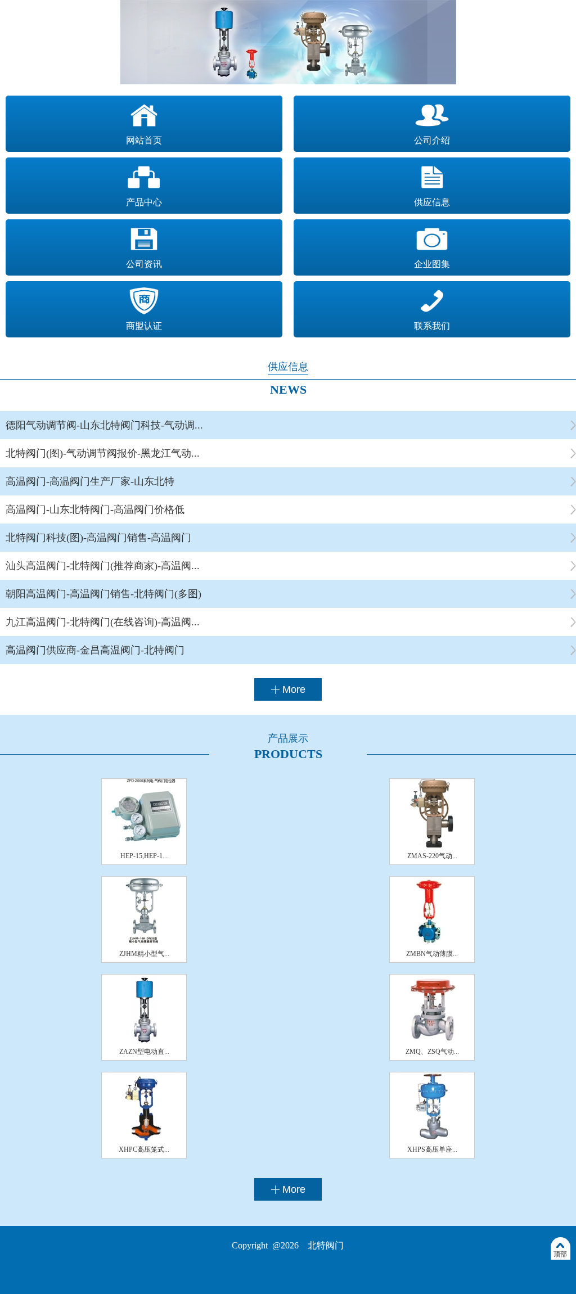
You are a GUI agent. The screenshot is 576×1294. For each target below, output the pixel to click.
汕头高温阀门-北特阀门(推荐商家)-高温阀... (103, 565)
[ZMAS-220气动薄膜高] (432, 845)
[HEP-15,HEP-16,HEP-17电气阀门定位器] (144, 845)
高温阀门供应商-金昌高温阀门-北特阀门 (95, 650)
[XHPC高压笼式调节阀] (144, 1139)
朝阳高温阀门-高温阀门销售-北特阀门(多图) (103, 593)
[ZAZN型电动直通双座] (144, 1041)
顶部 (560, 1254)
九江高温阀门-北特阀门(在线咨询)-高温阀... (103, 622)
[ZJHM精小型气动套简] (144, 943)
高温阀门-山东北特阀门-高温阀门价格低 (95, 509)
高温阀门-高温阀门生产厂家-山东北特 (90, 481)
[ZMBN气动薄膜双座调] (432, 943)
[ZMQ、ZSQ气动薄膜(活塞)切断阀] (432, 1041)
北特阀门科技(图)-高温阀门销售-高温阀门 (98, 537)
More (293, 689)
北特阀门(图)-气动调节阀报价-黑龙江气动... (103, 453)
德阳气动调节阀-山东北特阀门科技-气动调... (104, 425)
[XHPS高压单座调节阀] (432, 1139)
